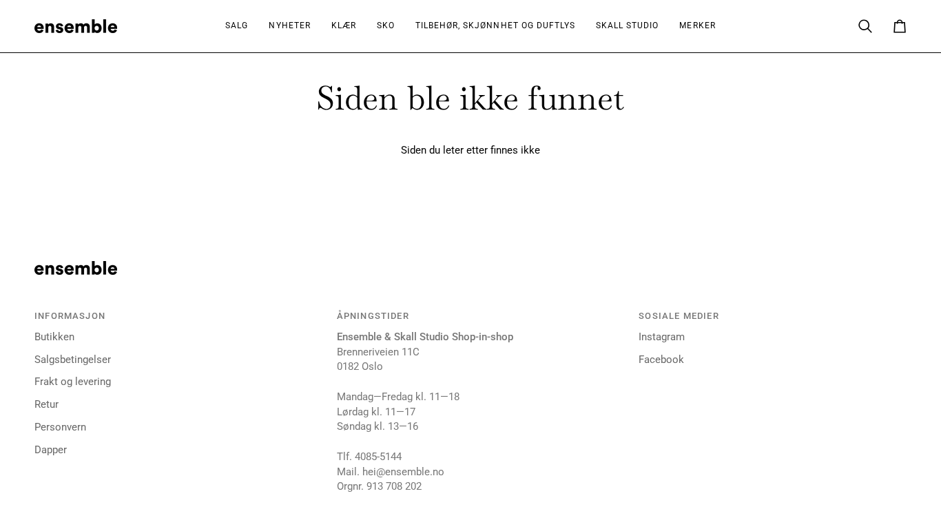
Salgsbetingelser (72, 360)
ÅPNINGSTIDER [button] (373, 316)
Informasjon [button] (69, 316)
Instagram (662, 337)
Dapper (50, 450)
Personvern (60, 427)
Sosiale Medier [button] (678, 316)
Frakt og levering (72, 382)
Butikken (54, 337)
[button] (343, 26)
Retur (46, 405)
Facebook (661, 360)
